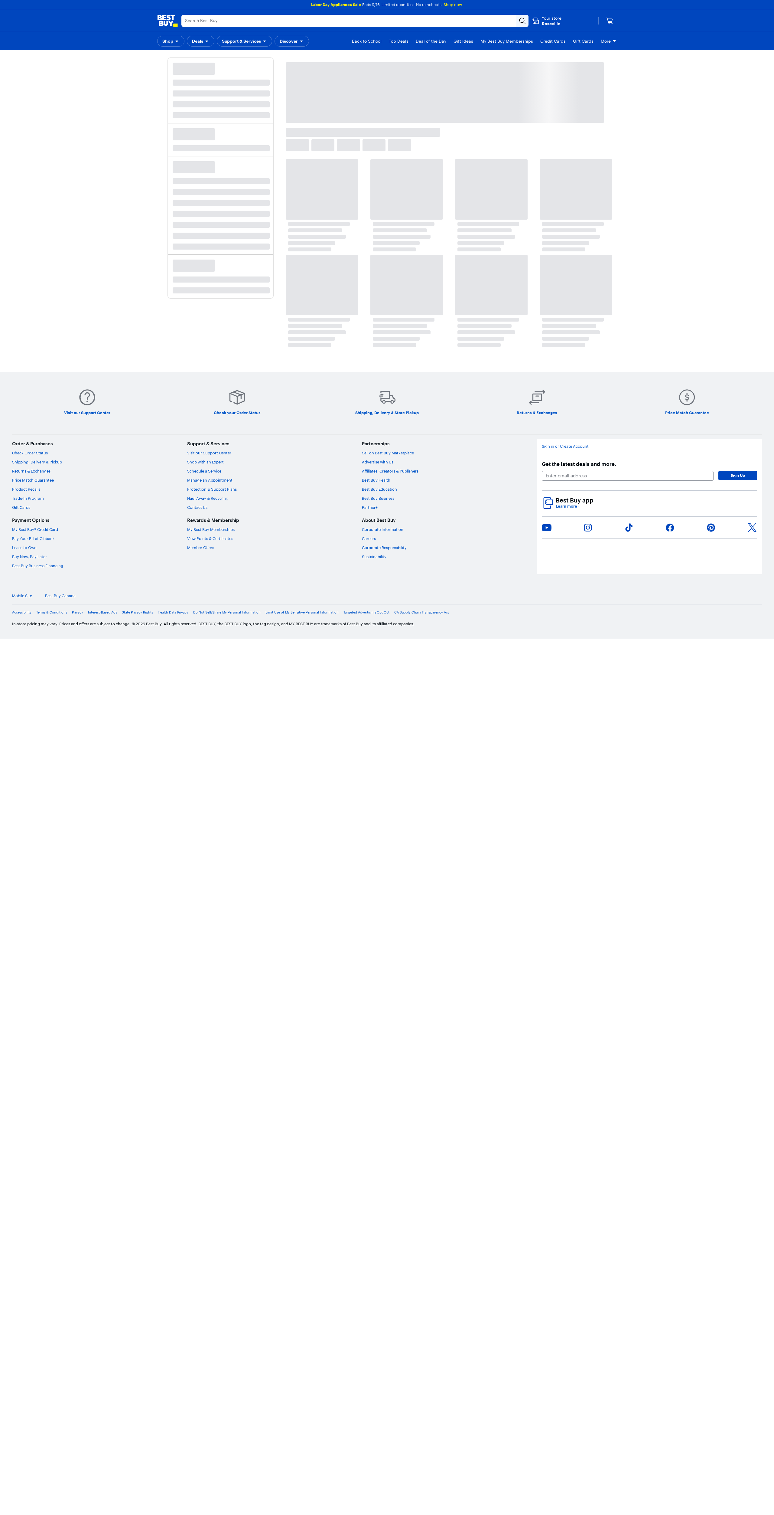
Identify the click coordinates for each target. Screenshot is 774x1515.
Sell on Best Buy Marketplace (388, 452)
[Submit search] (522, 21)
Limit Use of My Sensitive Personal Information (302, 612)
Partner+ (370, 507)
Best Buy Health (376, 480)
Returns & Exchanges (31, 471)
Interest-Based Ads (102, 612)
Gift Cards (21, 507)
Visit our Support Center (209, 452)
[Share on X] (752, 527)
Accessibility (21, 612)
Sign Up (737, 475)
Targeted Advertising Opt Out (366, 612)
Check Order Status (30, 452)
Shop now (453, 4)
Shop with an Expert (205, 462)
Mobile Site (708, 596)
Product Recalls (26, 489)
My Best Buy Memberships (211, 529)
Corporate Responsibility (384, 547)
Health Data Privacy (173, 612)
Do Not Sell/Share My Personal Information (227, 612)
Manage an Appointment (210, 480)
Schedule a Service (204, 471)
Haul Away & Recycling (207, 498)
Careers (369, 538)
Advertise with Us (377, 462)
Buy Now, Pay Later (29, 556)
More (606, 41)
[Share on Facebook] (670, 527)
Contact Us (197, 507)
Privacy (77, 612)
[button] (170, 41)
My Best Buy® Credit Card (35, 529)
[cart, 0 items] (609, 21)
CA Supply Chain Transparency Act (421, 612)
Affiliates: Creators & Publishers (390, 471)
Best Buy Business (378, 498)
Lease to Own (24, 547)
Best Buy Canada (746, 596)
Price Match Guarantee (33, 480)
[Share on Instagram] (588, 527)
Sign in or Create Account (565, 446)
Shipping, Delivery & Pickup (37, 462)
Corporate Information (382, 529)
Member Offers (200, 547)
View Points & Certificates (210, 538)
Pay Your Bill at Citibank (33, 538)
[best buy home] (167, 21)
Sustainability (374, 556)
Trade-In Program (28, 498)
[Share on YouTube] (546, 527)
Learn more (567, 506)
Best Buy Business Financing (37, 565)
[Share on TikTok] (629, 527)
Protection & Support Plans (212, 489)
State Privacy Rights (137, 612)
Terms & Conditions (51, 612)
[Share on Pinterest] (711, 527)
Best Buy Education (379, 489)
